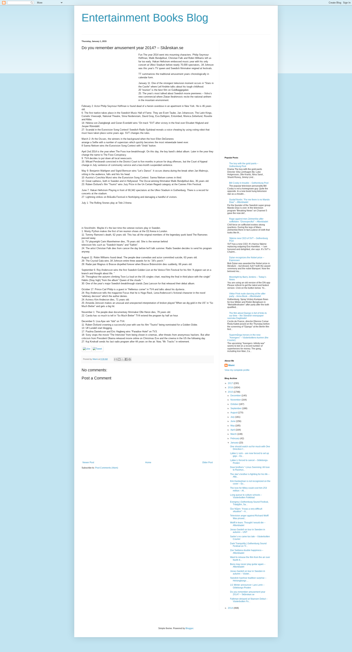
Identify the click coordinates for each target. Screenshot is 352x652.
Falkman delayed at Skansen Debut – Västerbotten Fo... (248, 600)
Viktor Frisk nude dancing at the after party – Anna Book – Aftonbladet (247, 294)
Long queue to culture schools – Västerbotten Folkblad (246, 496)
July (232, 417)
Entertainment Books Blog (145, 18)
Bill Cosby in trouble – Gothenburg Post (248, 183)
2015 (231, 392)
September (236, 408)
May (232, 425)
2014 (231, 608)
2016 (231, 387)
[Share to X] (122, 359)
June (233, 421)
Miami (231, 365)
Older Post (207, 462)
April (233, 430)
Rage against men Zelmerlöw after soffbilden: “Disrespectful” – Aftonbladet (248, 220)
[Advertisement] (109, 76)
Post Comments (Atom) (106, 467)
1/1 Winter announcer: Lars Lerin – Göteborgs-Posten (247, 586)
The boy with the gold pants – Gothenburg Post (243, 164)
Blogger (189, 628)
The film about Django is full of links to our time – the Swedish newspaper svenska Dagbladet (247, 316)
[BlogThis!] (119, 359)
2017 (231, 383)
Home (148, 462)
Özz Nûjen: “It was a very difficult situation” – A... (246, 510)
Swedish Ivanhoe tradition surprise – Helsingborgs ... (248, 579)
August (234, 412)
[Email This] (116, 359)
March (233, 434)
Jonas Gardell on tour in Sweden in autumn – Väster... (247, 572)
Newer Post (88, 462)
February (235, 438)
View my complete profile (237, 370)
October (234, 404)
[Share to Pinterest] (129, 359)
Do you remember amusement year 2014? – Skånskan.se (247, 593)
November (235, 399)
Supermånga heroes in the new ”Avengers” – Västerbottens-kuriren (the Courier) (247, 337)
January (234, 442)
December (235, 395)
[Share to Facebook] (126, 359)
